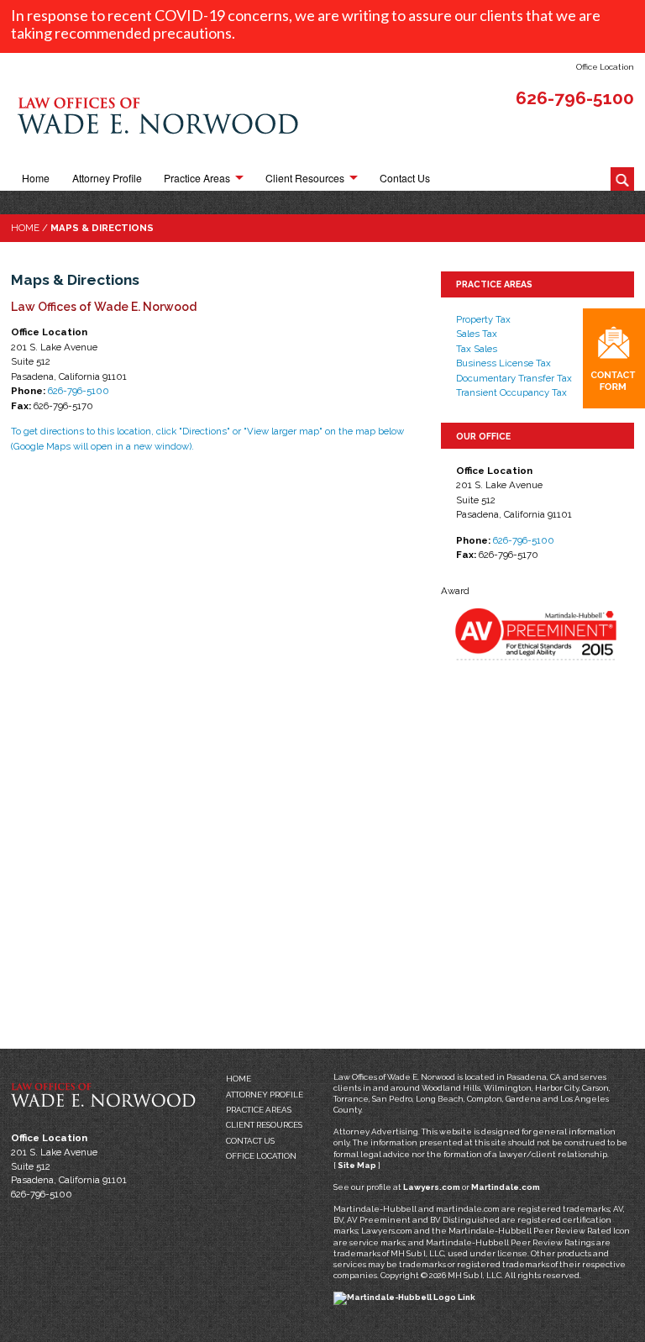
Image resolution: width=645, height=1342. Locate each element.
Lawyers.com (431, 1187)
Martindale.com (505, 1187)
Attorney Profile (107, 178)
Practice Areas (197, 178)
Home (36, 178)
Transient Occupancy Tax (511, 392)
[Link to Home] (158, 119)
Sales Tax (476, 333)
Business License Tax (503, 363)
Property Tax (483, 319)
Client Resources (304, 178)
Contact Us (405, 178)
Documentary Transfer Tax (514, 378)
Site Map (357, 1165)
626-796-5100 (575, 97)
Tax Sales (476, 349)
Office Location (605, 66)
